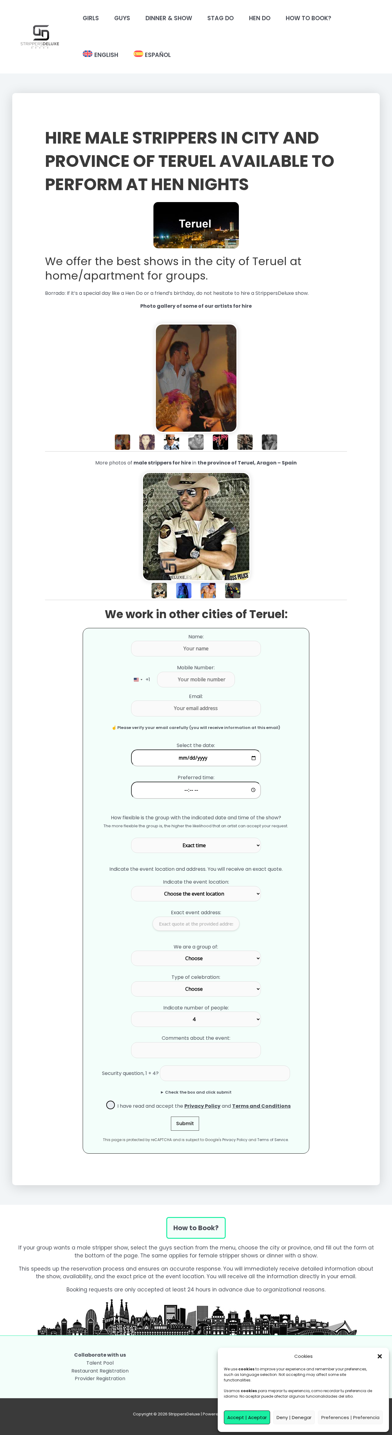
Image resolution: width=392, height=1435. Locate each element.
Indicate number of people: (196, 1007)
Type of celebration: (196, 977)
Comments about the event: (196, 1038)
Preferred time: (196, 777)
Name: (196, 636)
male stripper (94, 1247)
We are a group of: (196, 946)
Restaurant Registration (100, 1370)
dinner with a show (291, 1255)
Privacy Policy (234, 1139)
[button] (380, 1356)
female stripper (218, 1255)
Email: (196, 696)
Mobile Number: (196, 667)
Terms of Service (272, 1139)
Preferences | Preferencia (350, 1417)
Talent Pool (100, 1362)
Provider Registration (100, 1378)
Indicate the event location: (196, 881)
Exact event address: (196, 912)
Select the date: (196, 745)
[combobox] (140, 679)
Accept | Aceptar (247, 1417)
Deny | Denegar (294, 1417)
